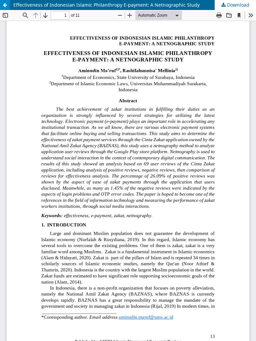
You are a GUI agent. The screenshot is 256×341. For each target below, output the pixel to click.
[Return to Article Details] (5, 5)
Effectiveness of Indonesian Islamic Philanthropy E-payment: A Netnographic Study (106, 5)
